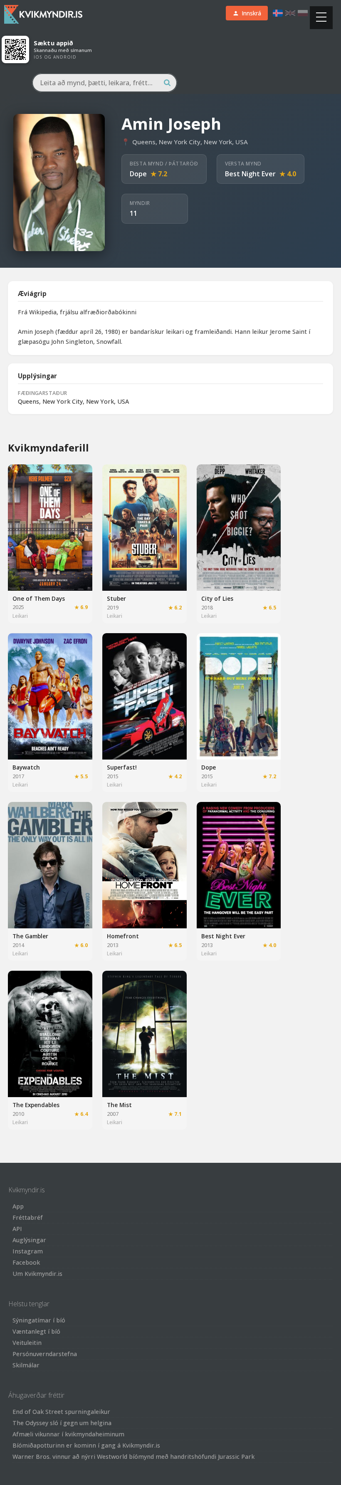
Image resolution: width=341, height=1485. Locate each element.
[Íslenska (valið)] (278, 13)
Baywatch (26, 767)
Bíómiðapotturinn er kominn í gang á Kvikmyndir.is (86, 1445)
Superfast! (122, 767)
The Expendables (35, 1105)
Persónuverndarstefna (44, 1354)
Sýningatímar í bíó (38, 1320)
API (17, 1229)
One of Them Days (38, 598)
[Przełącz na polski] (303, 13)
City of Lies (217, 598)
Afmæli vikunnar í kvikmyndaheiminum (68, 1434)
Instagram (27, 1251)
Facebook (26, 1262)
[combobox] (104, 82)
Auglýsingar (29, 1240)
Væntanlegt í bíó (36, 1331)
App (18, 1206)
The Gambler (30, 936)
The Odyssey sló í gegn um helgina (61, 1423)
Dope (138, 173)
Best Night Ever (250, 173)
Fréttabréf (27, 1217)
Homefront (123, 936)
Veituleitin (27, 1343)
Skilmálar (26, 1365)
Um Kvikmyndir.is (37, 1274)
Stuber (116, 598)
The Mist (119, 1105)
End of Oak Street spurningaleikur (61, 1412)
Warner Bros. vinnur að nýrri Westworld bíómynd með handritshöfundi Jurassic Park (133, 1456)
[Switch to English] (290, 13)
